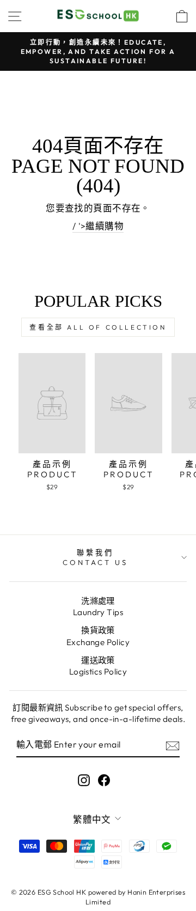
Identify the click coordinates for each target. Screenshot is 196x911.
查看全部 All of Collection (97, 327)
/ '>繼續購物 (98, 226)
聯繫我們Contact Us (95, 557)
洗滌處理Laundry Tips (98, 606)
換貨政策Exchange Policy (98, 636)
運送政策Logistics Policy (98, 666)
